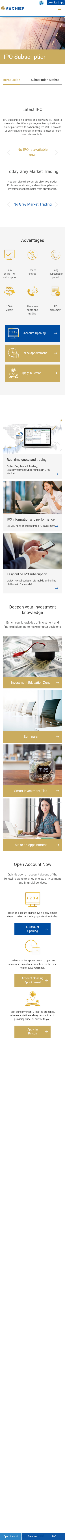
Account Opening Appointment (33, 980)
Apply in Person (31, 373)
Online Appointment (34, 353)
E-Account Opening (33, 333)
